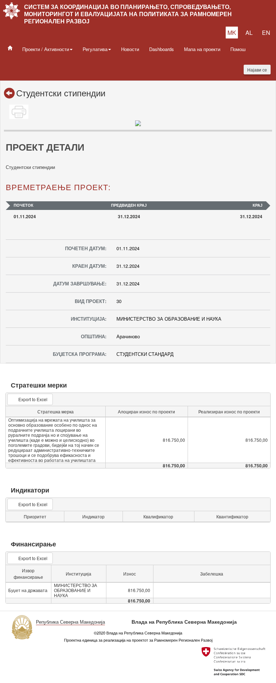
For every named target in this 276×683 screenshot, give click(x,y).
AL (249, 32)
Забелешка (211, 573)
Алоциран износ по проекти (146, 411)
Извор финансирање (28, 573)
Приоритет (35, 516)
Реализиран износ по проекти (229, 411)
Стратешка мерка (55, 411)
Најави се (257, 70)
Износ (129, 573)
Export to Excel (32, 399)
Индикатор (93, 516)
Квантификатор (232, 516)
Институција (78, 573)
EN (266, 32)
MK (231, 32)
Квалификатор (158, 516)
